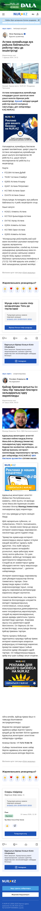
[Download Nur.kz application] (20, 5)
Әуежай (19, 101)
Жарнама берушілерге (20, 894)
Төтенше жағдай (20, 28)
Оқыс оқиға (7, 28)
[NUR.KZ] (20, 14)
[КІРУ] (37, 14)
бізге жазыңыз (29, 273)
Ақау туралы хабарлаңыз (20, 888)
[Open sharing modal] (26, 338)
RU (33, 14)
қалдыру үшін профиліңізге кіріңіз (19, 319)
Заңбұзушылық (19, 374)
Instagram (22, 361)
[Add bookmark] (37, 338)
